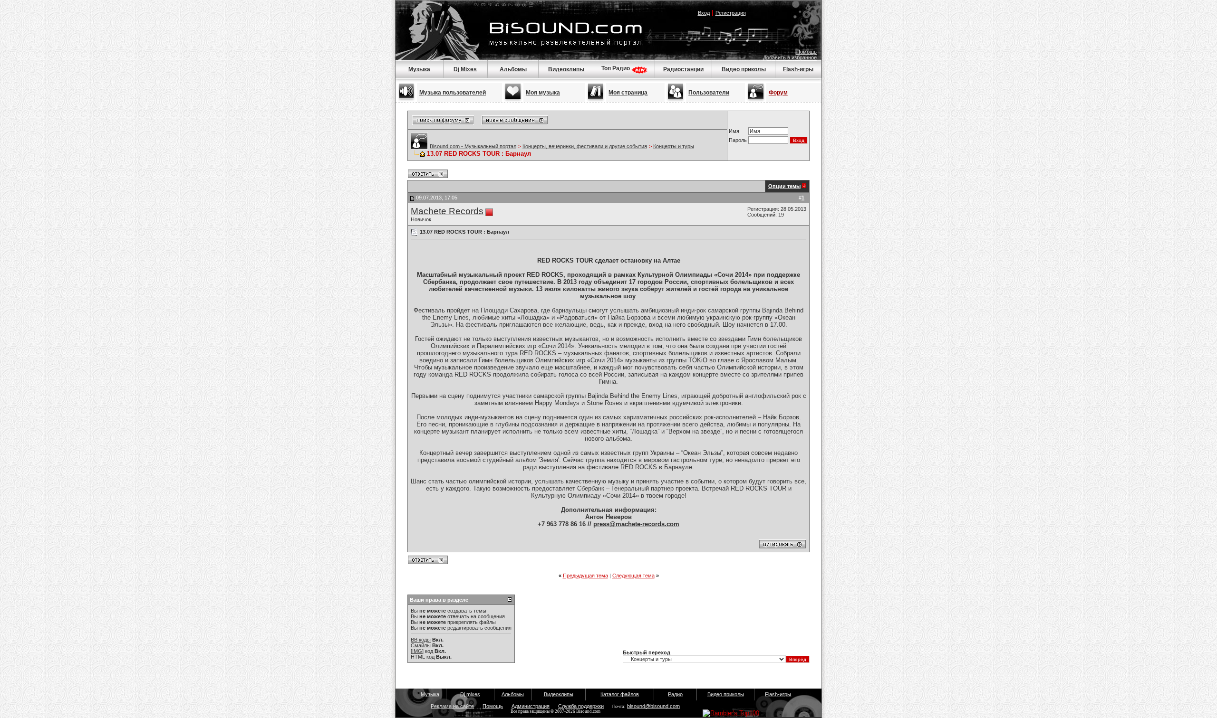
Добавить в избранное (790, 57)
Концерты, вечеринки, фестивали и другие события (584, 146)
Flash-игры (798, 69)
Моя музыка (543, 92)
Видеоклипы (566, 69)
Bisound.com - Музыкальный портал (473, 146)
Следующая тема (633, 575)
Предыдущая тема (585, 575)
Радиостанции (683, 69)
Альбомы (513, 69)
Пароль (738, 140)
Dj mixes (470, 694)
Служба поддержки (581, 706)
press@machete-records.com (636, 524)
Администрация (531, 706)
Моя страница (627, 92)
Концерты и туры (673, 146)
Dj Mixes (465, 69)
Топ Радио (616, 68)
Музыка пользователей (452, 92)
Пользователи (708, 92)
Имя (734, 131)
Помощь (806, 52)
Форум (778, 92)
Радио (675, 694)
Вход (704, 13)
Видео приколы (744, 69)
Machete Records (447, 211)
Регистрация (730, 13)
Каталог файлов (619, 694)
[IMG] (417, 651)
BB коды (421, 639)
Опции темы (784, 186)
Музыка (419, 69)
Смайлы (421, 645)
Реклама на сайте (452, 706)
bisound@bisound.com (653, 706)
